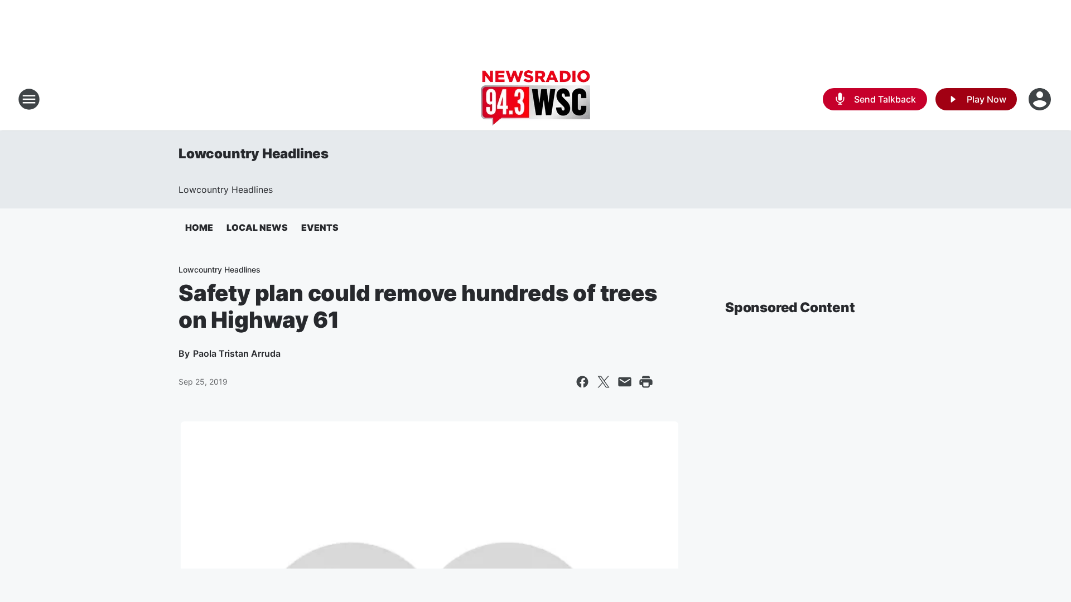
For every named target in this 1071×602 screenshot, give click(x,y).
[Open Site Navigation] (29, 99)
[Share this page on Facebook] (582, 382)
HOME (199, 227)
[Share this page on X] (603, 382)
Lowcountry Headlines (253, 153)
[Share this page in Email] (625, 382)
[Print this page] (646, 382)
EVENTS (320, 227)
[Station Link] (535, 99)
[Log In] (1041, 99)
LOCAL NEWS (257, 227)
